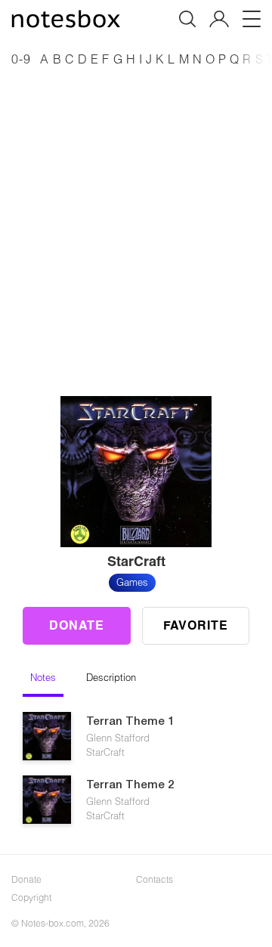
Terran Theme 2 (130, 785)
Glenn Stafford (118, 738)
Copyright (31, 897)
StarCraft (105, 752)
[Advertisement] (136, 215)
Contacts (154, 879)
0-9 (21, 58)
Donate (76, 624)
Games (132, 582)
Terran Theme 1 (130, 721)
